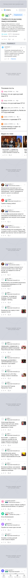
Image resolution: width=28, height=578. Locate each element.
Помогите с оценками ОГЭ (11, 119)
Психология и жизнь (14, 185)
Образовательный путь (10, 16)
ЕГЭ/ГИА (10, 91)
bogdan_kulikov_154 (8, 107)
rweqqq (5, 91)
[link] (11, 146)
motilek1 (6, 116)
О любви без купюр (14, 514)
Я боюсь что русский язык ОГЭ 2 (13, 103)
